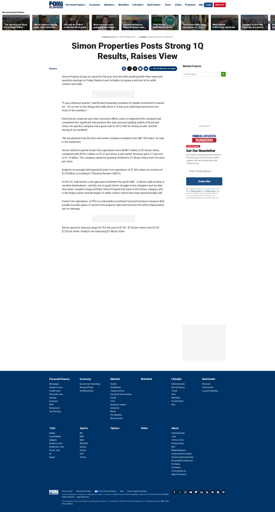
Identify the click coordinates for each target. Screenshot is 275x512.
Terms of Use (210, 191)
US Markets (115, 387)
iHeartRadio (223, 492)
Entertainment (178, 384)
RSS (207, 492)
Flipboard (196, 492)
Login (208, 5)
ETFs (112, 401)
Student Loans (55, 387)
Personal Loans (56, 394)
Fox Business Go (178, 471)
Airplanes (175, 398)
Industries (114, 408)
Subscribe (204, 181)
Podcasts (190, 4)
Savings (52, 398)
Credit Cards (54, 391)
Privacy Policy (196, 191)
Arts (173, 404)
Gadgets (53, 440)
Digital (52, 433)
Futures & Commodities (121, 394)
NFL (81, 433)
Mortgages (54, 384)
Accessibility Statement (182, 460)
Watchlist (123, 4)
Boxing (83, 447)
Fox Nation (176, 467)
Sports (84, 428)
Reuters (53, 68)
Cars (173, 394)
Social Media (55, 436)
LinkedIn (201, 492)
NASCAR (84, 443)
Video (178, 4)
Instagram (185, 492)
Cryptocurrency (117, 391)
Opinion (114, 428)
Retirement (54, 408)
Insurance (53, 401)
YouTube (190, 492)
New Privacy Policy (83, 491)
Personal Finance (75, 4)
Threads (135, 68)
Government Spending (90, 384)
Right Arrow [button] (269, 22)
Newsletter (212, 492)
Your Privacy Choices (107, 491)
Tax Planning (55, 411)
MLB (82, 440)
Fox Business (56, 4)
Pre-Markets (116, 415)
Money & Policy (86, 387)
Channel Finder (178, 433)
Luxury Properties (210, 391)
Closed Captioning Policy (182, 457)
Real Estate (153, 4)
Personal (206, 384)
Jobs (173, 436)
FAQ (173, 447)
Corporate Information (181, 454)
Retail (113, 411)
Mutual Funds (116, 418)
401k (51, 404)
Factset (135, 494)
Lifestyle (137, 4)
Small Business (87, 391)
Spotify (218, 492)
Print (140, 68)
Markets (109, 4)
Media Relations (178, 450)
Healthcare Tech (56, 447)
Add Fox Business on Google (164, 68)
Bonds (113, 398)
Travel (174, 391)
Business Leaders (118, 404)
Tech (167, 4)
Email (146, 68)
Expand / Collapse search (201, 5)
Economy (94, 4)
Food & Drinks (177, 401)
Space (52, 457)
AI (50, 454)
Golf (82, 454)
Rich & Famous (178, 387)
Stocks (113, 384)
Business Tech (55, 443)
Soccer (83, 450)
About (174, 428)
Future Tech (54, 450)
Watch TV (219, 5)
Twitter (129, 68)
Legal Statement (82, 497)
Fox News (175, 464)
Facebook (124, 68)
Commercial (207, 387)
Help (121, 491)
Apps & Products (178, 474)
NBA (82, 436)
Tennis (83, 457)
